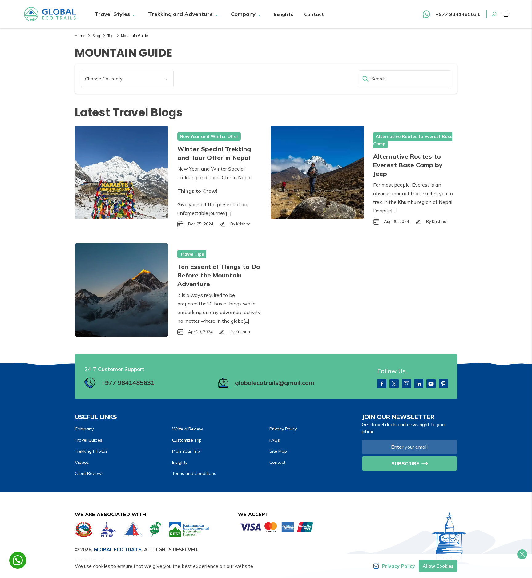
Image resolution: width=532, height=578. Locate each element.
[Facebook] (381, 383)
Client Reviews (89, 473)
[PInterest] (443, 383)
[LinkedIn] (418, 383)
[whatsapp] (17, 560)
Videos (82, 462)
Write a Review (187, 429)
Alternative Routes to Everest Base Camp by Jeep (407, 164)
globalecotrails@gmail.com (274, 382)
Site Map (278, 451)
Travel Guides (88, 440)
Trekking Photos (91, 451)
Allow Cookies (438, 566)
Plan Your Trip (186, 451)
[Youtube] (431, 383)
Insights (283, 14)
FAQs (274, 440)
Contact (314, 14)
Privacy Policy (283, 429)
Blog (96, 35)
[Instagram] (406, 383)
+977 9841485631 (128, 382)
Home (80, 35)
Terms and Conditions (194, 473)
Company (84, 429)
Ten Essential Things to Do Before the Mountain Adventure (218, 275)
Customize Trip (187, 440)
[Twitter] (394, 383)
